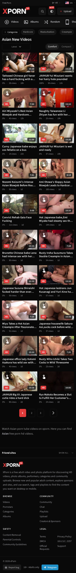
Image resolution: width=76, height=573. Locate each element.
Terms (43, 536)
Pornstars (8, 507)
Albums (7, 516)
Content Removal (12, 535)
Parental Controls (12, 539)
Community (46, 502)
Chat (42, 507)
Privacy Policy (64, 536)
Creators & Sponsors (50, 521)
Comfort (52, 46)
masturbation (47, 32)
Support (61, 546)
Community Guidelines (15, 544)
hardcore (28, 32)
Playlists (44, 511)
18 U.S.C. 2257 (64, 541)
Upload (43, 516)
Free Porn (6, 3)
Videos (6, 502)
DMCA (43, 541)
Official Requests (44, 547)
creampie (67, 32)
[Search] (42, 11)
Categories (12, 32)
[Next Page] (53, 413)
